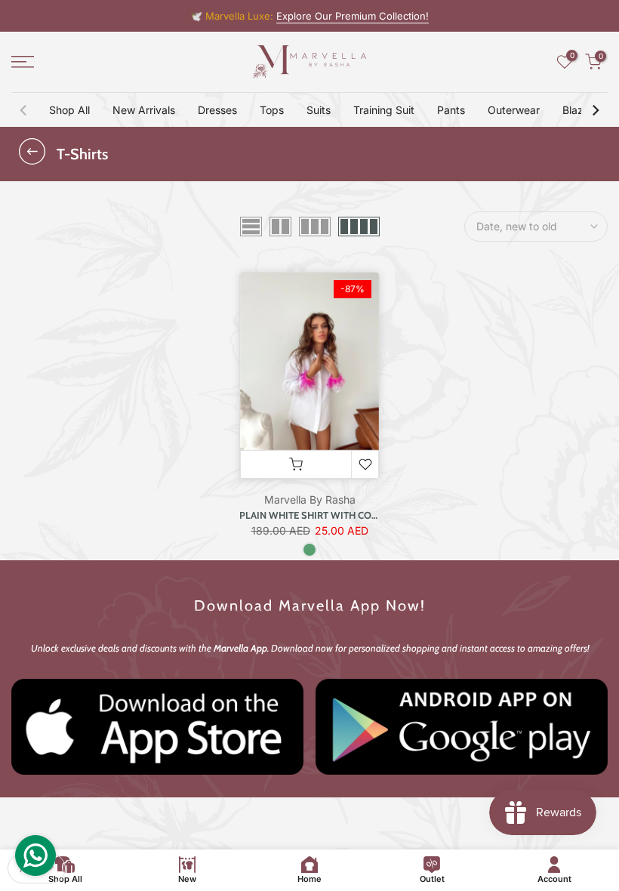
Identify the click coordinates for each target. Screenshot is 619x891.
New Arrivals (143, 109)
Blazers (580, 109)
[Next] (595, 110)
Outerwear (514, 109)
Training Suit (383, 109)
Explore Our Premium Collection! (352, 16)
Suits (318, 109)
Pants (451, 109)
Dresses (217, 109)
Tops (272, 109)
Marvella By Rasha (310, 499)
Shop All (69, 109)
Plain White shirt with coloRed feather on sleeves (370, 515)
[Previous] (24, 110)
